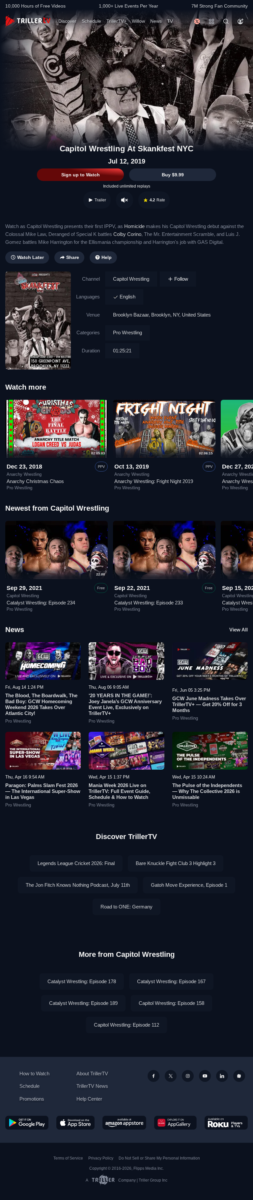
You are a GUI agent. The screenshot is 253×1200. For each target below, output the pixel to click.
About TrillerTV (92, 1073)
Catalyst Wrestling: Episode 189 (83, 1003)
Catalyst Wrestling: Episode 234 (41, 602)
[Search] (226, 21)
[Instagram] (188, 1076)
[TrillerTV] (27, 21)
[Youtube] (205, 1076)
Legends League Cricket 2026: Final (76, 863)
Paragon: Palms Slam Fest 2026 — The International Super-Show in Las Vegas (42, 791)
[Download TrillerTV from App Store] (75, 1123)
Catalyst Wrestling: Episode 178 (81, 981)
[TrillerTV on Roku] (226, 1123)
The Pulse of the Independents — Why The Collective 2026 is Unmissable (207, 791)
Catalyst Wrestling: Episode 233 (148, 602)
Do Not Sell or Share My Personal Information (159, 1158)
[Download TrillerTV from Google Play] (26, 1123)
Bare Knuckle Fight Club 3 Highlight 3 (175, 863)
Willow (138, 21)
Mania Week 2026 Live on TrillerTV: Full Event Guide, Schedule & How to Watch (119, 791)
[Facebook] (153, 1076)
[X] (171, 1076)
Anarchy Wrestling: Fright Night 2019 (153, 481)
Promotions (31, 1099)
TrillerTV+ (116, 21)
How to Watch (34, 1073)
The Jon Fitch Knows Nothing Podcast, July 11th (78, 885)
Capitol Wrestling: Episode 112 (126, 1025)
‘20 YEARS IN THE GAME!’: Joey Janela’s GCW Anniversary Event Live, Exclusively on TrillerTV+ (125, 704)
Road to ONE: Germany (126, 906)
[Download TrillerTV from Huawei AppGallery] (175, 1123)
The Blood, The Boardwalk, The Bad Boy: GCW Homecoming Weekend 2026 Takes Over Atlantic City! (41, 704)
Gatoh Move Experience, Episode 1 (189, 885)
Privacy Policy (100, 1158)
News (156, 21)
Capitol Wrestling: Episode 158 (171, 1003)
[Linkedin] (222, 1076)
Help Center (89, 1099)
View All (238, 629)
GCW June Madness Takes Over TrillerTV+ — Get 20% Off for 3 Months (209, 704)
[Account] (240, 21)
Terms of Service (68, 1158)
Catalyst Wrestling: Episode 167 (171, 981)
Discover (67, 21)
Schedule (91, 21)
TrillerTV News (92, 1086)
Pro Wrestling (127, 332)
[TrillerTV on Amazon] (124, 1123)
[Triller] (239, 1076)
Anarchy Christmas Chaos (35, 481)
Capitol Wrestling (131, 279)
